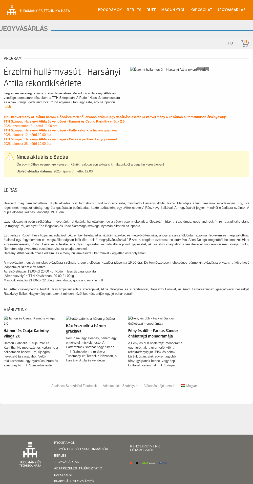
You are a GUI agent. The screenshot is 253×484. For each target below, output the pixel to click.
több (8, 106)
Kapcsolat (201, 10)
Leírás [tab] (10, 190)
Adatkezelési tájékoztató (78, 468)
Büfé (151, 10)
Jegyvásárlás (231, 10)
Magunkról (173, 10)
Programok (110, 10)
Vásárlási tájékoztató (159, 386)
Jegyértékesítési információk (81, 449)
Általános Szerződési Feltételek (74, 386)
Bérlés (134, 10)
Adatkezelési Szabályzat (120, 386)
